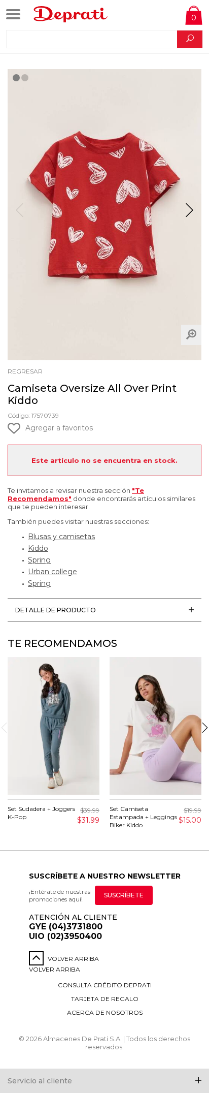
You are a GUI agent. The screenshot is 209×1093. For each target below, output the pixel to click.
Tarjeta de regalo (104, 999)
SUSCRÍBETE (124, 895)
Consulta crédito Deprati (105, 985)
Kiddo (38, 548)
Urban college (52, 571)
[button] (189, 214)
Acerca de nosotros (105, 1012)
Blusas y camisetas (61, 536)
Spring (39, 560)
